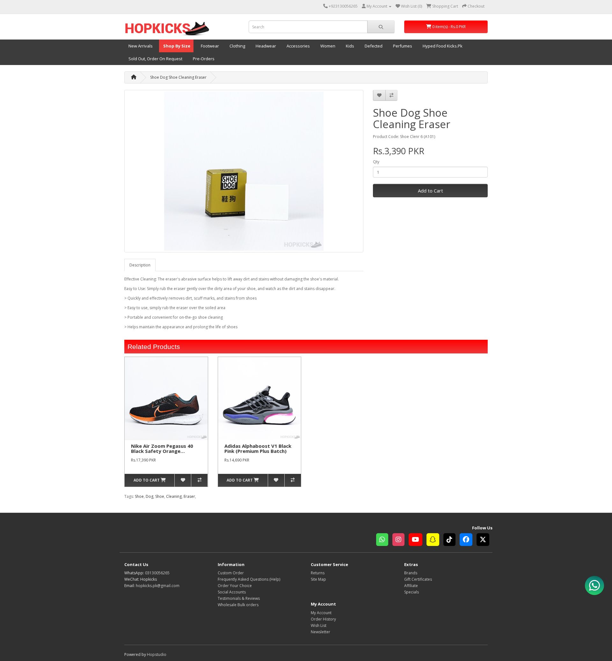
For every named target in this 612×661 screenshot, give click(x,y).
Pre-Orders (203, 59)
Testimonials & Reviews (239, 598)
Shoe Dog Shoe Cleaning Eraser (178, 77)
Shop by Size (176, 46)
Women (327, 46)
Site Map (318, 579)
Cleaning (174, 496)
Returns (317, 573)
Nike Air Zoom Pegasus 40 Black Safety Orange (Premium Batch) (162, 451)
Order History (323, 619)
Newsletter (320, 632)
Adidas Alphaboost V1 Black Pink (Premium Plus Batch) (257, 448)
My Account (321, 612)
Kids (349, 46)
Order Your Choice (235, 585)
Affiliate (411, 585)
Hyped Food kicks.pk (442, 46)
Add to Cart (430, 190)
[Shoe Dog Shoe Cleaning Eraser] (243, 171)
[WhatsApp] (384, 540)
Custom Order (231, 573)
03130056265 (157, 573)
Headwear (265, 46)
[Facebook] (468, 540)
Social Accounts (232, 592)
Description (139, 265)
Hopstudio (156, 654)
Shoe (139, 496)
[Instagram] (400, 540)
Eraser (189, 496)
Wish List (318, 625)
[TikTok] (451, 540)
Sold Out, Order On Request (154, 59)
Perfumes (402, 46)
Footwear (209, 46)
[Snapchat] (434, 540)
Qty (376, 161)
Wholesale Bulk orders (238, 604)
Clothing (237, 46)
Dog (149, 496)
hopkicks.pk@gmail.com (157, 585)
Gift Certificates (418, 579)
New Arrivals (140, 46)
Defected (373, 46)
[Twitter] (484, 540)
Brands (410, 573)
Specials (411, 592)
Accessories (298, 46)
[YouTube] (417, 540)
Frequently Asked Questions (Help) (249, 579)
